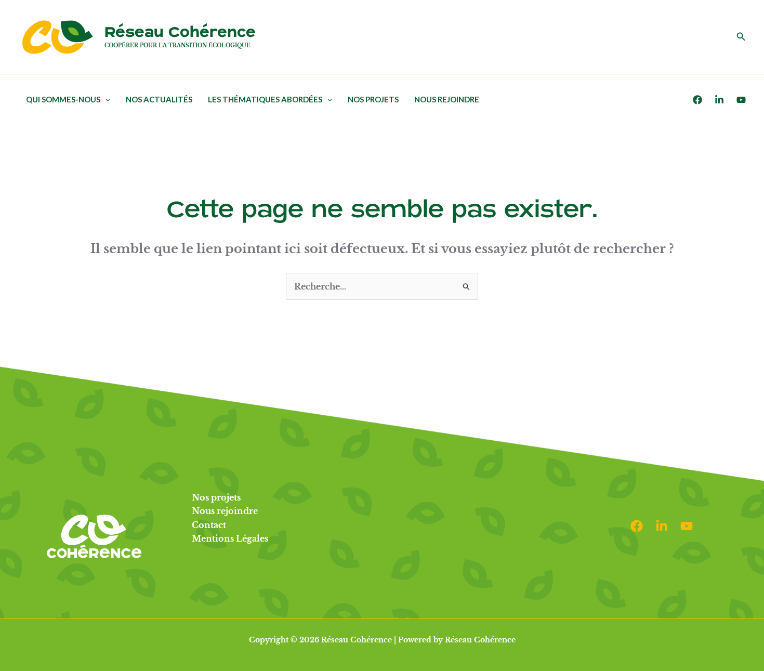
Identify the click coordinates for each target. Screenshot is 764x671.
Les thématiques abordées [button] (265, 99)
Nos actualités (159, 99)
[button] (741, 37)
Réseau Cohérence (180, 32)
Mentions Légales (230, 538)
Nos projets (373, 99)
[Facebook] (697, 99)
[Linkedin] (661, 526)
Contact (209, 525)
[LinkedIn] (719, 99)
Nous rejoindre (446, 99)
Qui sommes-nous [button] (63, 99)
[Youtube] (741, 99)
